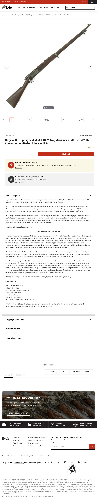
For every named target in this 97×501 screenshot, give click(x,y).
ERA (40, 7)
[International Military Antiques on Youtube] (79, 462)
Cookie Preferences (50, 456)
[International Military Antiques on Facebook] (51, 462)
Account (83, 1)
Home (3, 15)
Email (52, 442)
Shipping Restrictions (14, 319)
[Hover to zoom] (48, 66)
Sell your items (19, 182)
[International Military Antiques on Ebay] (86, 462)
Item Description (12, 195)
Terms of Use (15, 456)
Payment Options (12, 329)
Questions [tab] (19, 375)
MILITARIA (31, 7)
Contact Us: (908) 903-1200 (36, 440)
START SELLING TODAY (18, 413)
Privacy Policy (6, 456)
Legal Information (13, 338)
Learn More (18, 167)
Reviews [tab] (7, 375)
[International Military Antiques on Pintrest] (72, 462)
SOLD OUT (66, 154)
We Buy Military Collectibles (36, 437)
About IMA (16, 440)
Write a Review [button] (82, 372)
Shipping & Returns (33, 443)
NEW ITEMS (49, 7)
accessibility (19, 463)
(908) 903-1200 (43, 463)
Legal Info (30, 456)
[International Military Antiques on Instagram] (65, 462)
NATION (21, 7)
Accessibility (39, 456)
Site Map (23, 456)
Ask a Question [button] (58, 372)
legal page (6, 493)
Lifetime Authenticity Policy (36, 446)
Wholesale (16, 437)
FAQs (14, 446)
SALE (59, 7)
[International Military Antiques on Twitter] (58, 462)
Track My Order (17, 443)
